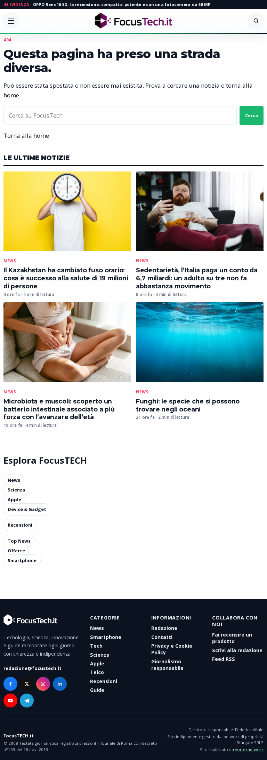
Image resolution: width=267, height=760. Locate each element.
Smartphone (22, 560)
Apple (14, 500)
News (9, 261)
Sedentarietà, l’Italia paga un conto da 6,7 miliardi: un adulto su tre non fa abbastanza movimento (197, 278)
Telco (97, 672)
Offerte (16, 550)
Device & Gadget (27, 509)
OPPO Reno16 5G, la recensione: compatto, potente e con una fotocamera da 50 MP (121, 4)
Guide (97, 690)
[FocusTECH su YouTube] (10, 700)
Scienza (16, 490)
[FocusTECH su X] (27, 684)
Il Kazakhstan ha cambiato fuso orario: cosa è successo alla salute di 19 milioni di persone (65, 278)
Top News (19, 541)
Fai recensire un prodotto (232, 638)
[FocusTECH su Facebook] (10, 684)
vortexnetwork (249, 749)
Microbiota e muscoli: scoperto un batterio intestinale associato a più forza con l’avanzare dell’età (59, 409)
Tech (96, 645)
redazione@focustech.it (32, 668)
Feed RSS (223, 659)
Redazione (164, 628)
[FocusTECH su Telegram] (27, 700)
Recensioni (20, 525)
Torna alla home (26, 135)
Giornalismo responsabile (167, 664)
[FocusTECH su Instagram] (43, 684)
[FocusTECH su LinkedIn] (60, 684)
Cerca (251, 115)
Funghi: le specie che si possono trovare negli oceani (188, 405)
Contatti (161, 637)
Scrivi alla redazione (237, 650)
